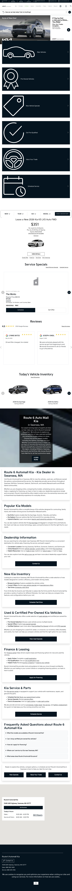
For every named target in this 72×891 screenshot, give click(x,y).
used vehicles (43, 616)
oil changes (30, 705)
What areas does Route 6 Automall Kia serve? (22, 756)
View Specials (13, 775)
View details (36, 254)
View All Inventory (35, 377)
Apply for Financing (36, 677)
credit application (30, 658)
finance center (12, 653)
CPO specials (61, 626)
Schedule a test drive (22, 587)
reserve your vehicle (42, 663)
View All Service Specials (52, 267)
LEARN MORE (36, 459)
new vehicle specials (30, 585)
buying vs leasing (28, 663)
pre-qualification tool (32, 661)
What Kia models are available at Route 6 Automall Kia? (25, 733)
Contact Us (36, 564)
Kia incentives (57, 549)
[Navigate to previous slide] (1, 29)
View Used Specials (36, 639)
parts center (31, 701)
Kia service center (13, 691)
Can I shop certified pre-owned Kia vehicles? (21, 739)
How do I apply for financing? (17, 745)
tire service (46, 705)
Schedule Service (64, 267)
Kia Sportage (33, 523)
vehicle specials (30, 549)
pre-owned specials (29, 624)
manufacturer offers (46, 585)
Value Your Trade (36, 775)
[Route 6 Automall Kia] (7, 6)
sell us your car (29, 554)
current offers (40, 549)
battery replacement (60, 705)
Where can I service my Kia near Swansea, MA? (22, 750)
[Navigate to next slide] (70, 29)
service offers (28, 699)
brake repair (38, 705)
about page (47, 551)
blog (60, 551)
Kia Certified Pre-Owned (40, 626)
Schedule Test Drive (36, 602)
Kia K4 (43, 523)
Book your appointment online (30, 697)
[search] (70, 6)
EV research (59, 519)
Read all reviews (66, 326)
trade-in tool (30, 551)
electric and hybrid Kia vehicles (42, 519)
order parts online (43, 701)
